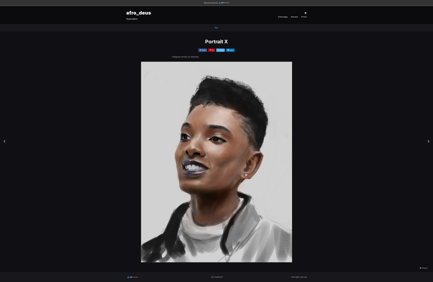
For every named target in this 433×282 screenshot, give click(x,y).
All (216, 28)
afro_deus (138, 13)
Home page (283, 17)
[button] (423, 268)
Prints (304, 17)
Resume (294, 17)
